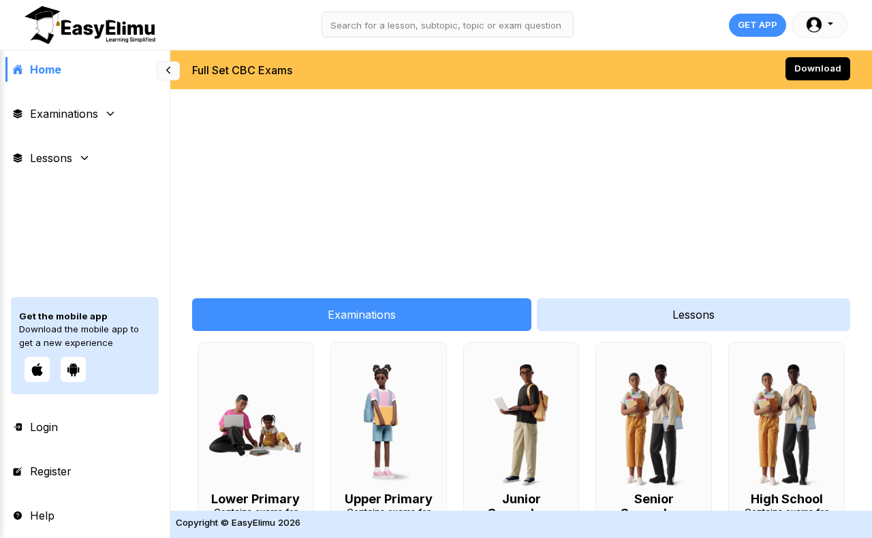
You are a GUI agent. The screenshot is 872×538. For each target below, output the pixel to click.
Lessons (51, 158)
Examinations (64, 114)
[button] (819, 24)
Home (45, 69)
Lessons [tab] (693, 314)
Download (817, 68)
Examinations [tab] (362, 314)
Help (42, 515)
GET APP (757, 24)
